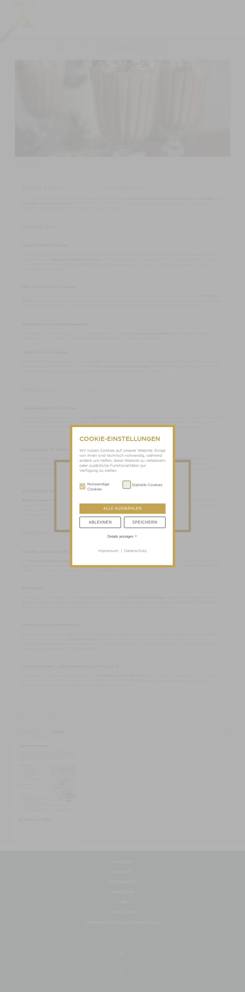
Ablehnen (100, 522)
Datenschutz (135, 551)
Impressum (108, 551)
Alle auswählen (122, 508)
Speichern (144, 522)
